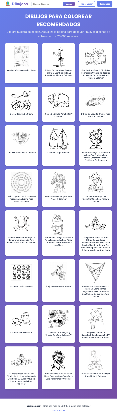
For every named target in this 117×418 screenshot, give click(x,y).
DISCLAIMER (58, 410)
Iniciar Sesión (86, 4)
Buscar (69, 4)
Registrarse (104, 4)
